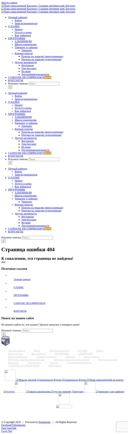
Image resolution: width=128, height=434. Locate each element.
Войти (37, 351)
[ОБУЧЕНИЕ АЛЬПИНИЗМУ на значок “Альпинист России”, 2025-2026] (49, 380)
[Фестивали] (90, 391)
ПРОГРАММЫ (21, 295)
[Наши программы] (20, 391)
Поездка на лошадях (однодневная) (71, 360)
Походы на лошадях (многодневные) (26, 360)
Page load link (8, 428)
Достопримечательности (79, 363)
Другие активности (108, 360)
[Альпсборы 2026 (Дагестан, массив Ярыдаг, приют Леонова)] (10, 380)
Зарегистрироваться (59, 351)
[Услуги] (9, 391)
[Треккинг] (110, 391)
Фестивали (13, 363)
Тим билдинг (34, 363)
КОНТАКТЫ (20, 311)
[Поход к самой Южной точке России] (67, 391)
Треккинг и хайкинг (46, 357)
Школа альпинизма (17, 357)
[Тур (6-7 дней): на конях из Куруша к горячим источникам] (64, 403)
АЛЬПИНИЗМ (85, 354)
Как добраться (39, 354)
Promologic (44, 422)
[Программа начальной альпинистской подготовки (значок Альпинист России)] (38, 391)
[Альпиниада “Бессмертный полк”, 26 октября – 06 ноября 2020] (74, 380)
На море (54, 363)
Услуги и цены (15, 354)
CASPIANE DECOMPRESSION (29, 303)
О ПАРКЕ (19, 287)
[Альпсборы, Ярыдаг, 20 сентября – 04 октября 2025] (26, 380)
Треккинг (70, 357)
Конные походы (92, 357)
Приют (99, 351)
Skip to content (9, 2)
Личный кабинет (22, 279)
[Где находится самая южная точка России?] (105, 380)
